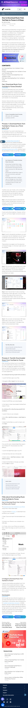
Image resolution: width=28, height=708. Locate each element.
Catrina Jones (6, 22)
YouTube (7, 13)
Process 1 (14, 511)
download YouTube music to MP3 (9, 149)
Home (3, 13)
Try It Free (6, 154)
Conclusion (4, 81)
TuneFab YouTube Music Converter (11, 603)
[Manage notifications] (25, 695)
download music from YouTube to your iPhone (14, 506)
